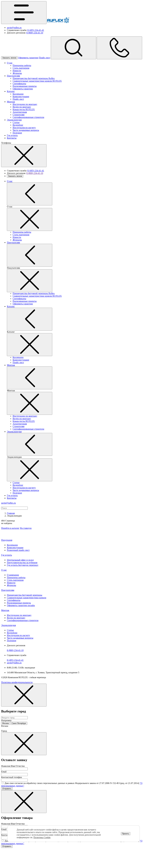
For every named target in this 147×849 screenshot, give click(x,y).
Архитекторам (20, 112)
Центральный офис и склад (20, 560)
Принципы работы (22, 65)
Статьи (16, 122)
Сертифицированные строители (28, 117)
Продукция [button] (6, 540)
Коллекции (18, 94)
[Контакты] (119, 47)
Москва (5, 723)
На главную (26, 528)
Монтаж (11, 101)
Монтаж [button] (5, 610)
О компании (13, 575)
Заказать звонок (9, 58)
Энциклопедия (14, 120)
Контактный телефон (11, 777)
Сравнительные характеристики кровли (26, 597)
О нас (9, 63)
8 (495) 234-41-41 (35, 30)
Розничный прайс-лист (18, 550)
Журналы (17, 73)
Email (3, 771)
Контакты (12, 138)
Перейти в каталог (10, 528)
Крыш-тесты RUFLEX (24, 109)
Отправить (6, 789)
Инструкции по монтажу (25, 104)
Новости (17, 70)
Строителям (18, 114)
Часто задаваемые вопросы (26, 130)
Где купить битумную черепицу (22, 565)
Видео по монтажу (22, 107)
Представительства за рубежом (22, 562)
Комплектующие (21, 96)
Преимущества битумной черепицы (24, 595)
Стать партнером (21, 68)
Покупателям (13, 76)
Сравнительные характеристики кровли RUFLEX (37, 81)
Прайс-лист (44, 57)
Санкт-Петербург (19, 723)
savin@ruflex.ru (14, 27)
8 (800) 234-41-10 (34, 33)
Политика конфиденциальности (17, 682)
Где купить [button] (6, 555)
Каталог (11, 91)
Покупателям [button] (7, 590)
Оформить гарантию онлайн (21, 605)
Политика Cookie (41, 837)
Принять (125, 834)
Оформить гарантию (28, 57)
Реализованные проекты (25, 86)
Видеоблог (18, 125)
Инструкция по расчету (24, 127)
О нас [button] (4, 570)
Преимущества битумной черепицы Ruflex (34, 78)
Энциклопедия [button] (8, 625)
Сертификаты (19, 83)
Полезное (17, 133)
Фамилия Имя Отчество (13, 766)
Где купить (12, 135)
